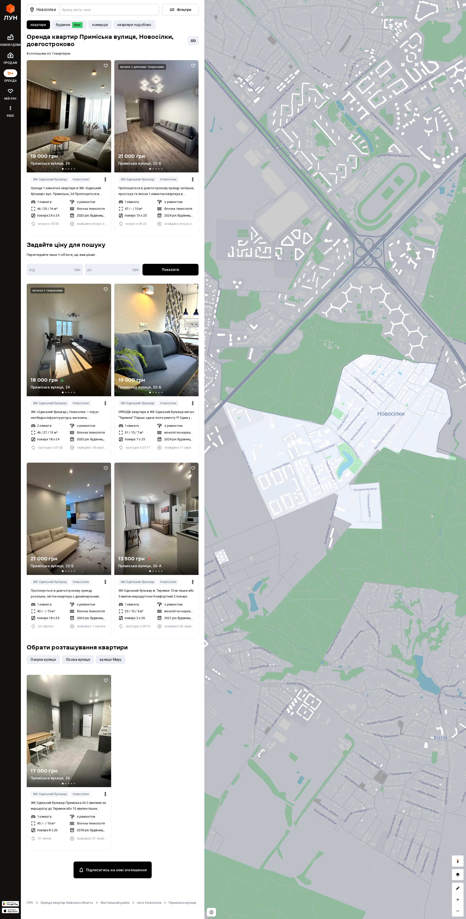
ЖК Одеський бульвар (50, 179)
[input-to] (113, 269)
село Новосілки (149, 902)
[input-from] (55, 269)
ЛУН (30, 902)
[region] (335, 459)
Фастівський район (115, 902)
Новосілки (81, 179)
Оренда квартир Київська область (67, 902)
